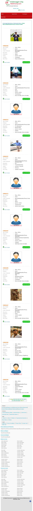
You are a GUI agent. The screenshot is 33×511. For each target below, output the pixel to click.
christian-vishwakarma (5, 466)
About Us (4, 423)
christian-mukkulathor (21, 455)
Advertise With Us (17, 412)
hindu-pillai (3, 450)
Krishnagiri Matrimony (8, 23)
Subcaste (9, 428)
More (29, 428)
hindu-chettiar (3, 442)
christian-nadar (20, 457)
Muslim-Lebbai (19, 460)
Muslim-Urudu (19, 466)
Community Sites (5, 414)
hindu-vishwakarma (5, 457)
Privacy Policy (18, 423)
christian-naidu (4, 460)
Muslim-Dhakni (20, 459)
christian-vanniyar (4, 464)
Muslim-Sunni (19, 463)
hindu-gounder (4, 443)
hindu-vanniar (3, 454)
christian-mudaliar (20, 454)
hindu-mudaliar (19, 441)
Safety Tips (4, 424)
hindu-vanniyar (4, 455)
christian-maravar (20, 482)
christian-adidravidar (21, 450)
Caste (5, 428)
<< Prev (11, 399)
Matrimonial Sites (17, 23)
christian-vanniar (4, 463)
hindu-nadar (19, 445)
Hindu (2, 432)
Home (3, 407)
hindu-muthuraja (20, 443)
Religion (2, 428)
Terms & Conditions (10, 423)
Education (21, 428)
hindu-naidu (19, 477)
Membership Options (13, 414)
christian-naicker (4, 459)
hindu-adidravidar (4, 441)
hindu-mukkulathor (20, 442)
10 (19, 400)
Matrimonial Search (16, 407)
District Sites (23, 412)
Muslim (8, 432)
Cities (12, 428)
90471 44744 (22, 10)
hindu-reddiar (3, 451)
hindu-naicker (19, 446)
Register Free (9, 407)
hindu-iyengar (3, 445)
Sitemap (9, 419)
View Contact (7, 62)
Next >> (22, 400)
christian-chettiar (20, 451)
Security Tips (24, 423)
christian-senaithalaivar (5, 462)
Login (6, 407)
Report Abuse (4, 419)
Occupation (26, 428)
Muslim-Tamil (19, 464)
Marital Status (16, 428)
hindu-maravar (4, 477)
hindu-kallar (3, 446)
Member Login (15, 8)
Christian (5, 432)
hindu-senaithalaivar (5, 482)
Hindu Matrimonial (24, 407)
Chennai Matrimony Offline (7, 412)
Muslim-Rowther (20, 462)
